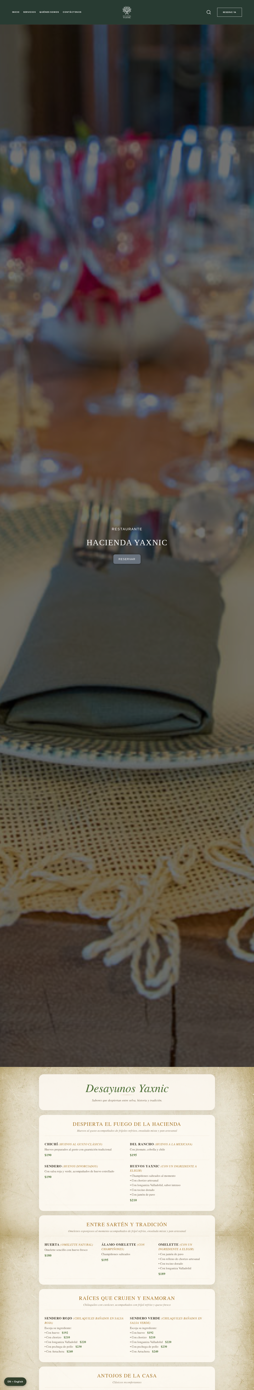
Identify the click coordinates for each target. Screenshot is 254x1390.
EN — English (15, 1381)
